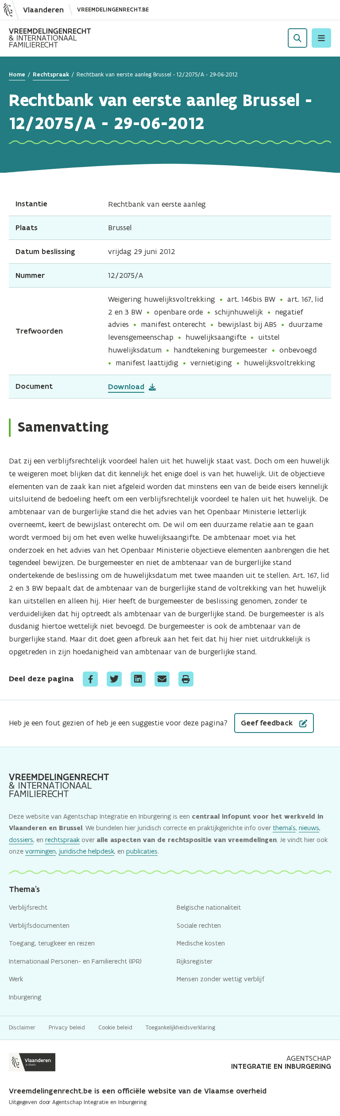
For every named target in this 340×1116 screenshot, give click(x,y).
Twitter (114, 679)
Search (297, 38)
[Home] (50, 38)
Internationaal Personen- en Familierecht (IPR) (75, 961)
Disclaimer (22, 1027)
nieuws (309, 828)
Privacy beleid (67, 1027)
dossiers (21, 839)
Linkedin (138, 679)
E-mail (162, 679)
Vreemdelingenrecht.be (113, 9)
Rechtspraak (51, 74)
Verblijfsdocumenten (39, 925)
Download (126, 386)
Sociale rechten (199, 925)
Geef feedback (268, 723)
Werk (16, 979)
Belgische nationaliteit (209, 907)
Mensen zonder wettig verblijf (220, 979)
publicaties (142, 851)
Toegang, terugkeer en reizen (52, 943)
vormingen (40, 851)
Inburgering (25, 997)
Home (17, 74)
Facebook (90, 679)
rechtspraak (62, 839)
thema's (284, 828)
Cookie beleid (115, 1027)
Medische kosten (201, 943)
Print (185, 679)
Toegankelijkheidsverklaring (180, 1027)
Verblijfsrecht (28, 907)
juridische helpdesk (86, 851)
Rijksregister (194, 961)
